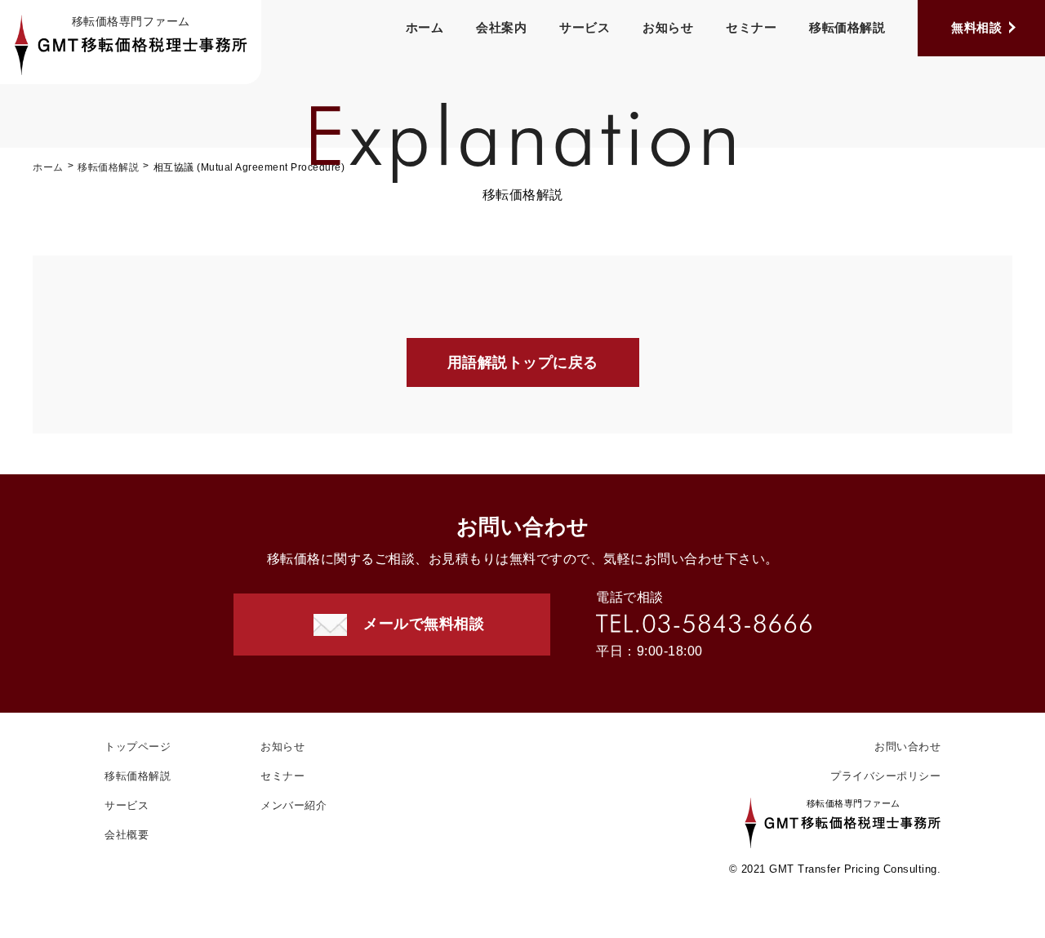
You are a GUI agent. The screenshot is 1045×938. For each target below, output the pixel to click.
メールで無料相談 (423, 624)
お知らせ (668, 27)
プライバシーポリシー (885, 776)
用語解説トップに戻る (522, 362)
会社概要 (126, 835)
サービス (584, 27)
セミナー (751, 27)
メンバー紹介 (293, 805)
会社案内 (501, 27)
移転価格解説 (847, 27)
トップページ (137, 746)
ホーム (425, 27)
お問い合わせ (907, 746)
